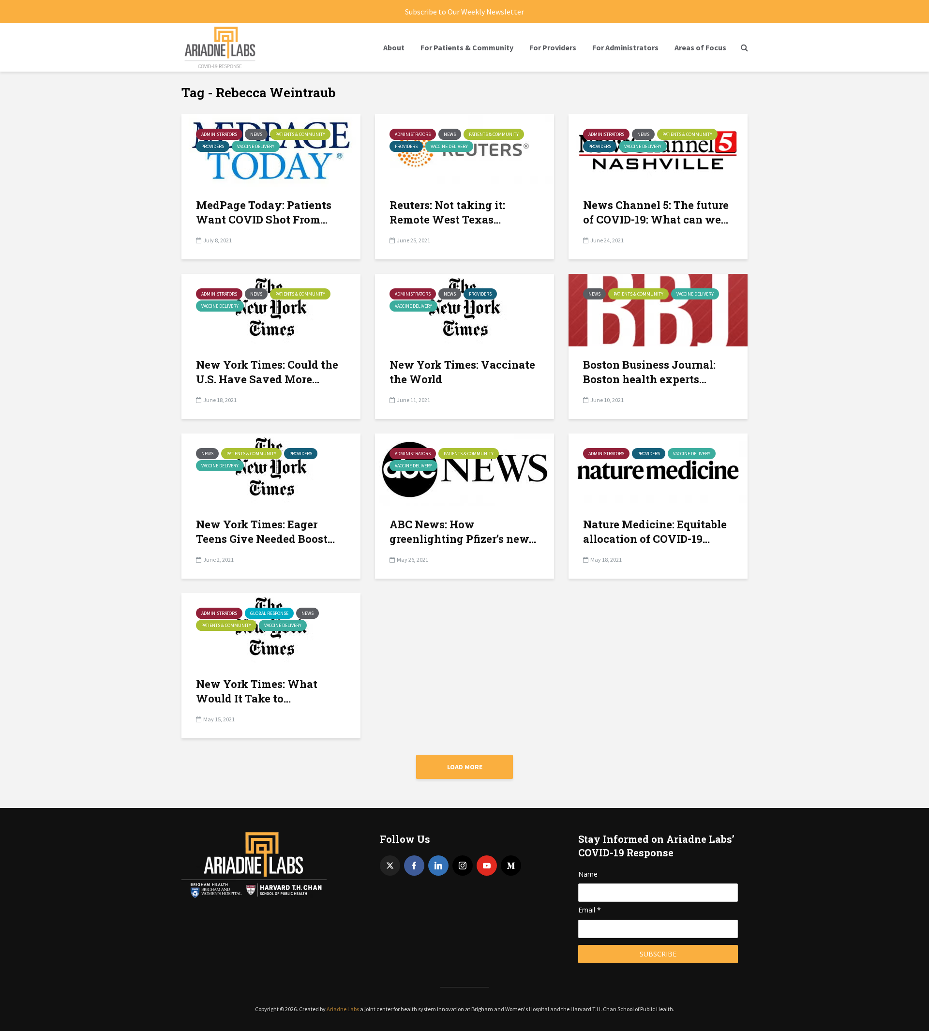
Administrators (219, 134)
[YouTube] (487, 865)
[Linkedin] (438, 865)
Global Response (269, 613)
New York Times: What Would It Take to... (256, 691)
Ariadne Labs (343, 1009)
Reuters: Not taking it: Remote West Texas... (447, 212)
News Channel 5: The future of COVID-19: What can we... (656, 212)
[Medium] (511, 865)
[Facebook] (414, 865)
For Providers (552, 47)
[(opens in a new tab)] (270, 309)
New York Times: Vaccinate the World (462, 372)
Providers (212, 146)
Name (588, 874)
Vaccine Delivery (255, 146)
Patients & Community (300, 134)
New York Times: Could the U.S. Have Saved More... (267, 372)
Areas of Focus (700, 47)
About (394, 47)
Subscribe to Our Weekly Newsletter (464, 11)
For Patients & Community (466, 47)
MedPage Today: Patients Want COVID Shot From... (263, 212)
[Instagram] (462, 865)
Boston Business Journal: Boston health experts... (649, 372)
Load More (464, 766)
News (256, 134)
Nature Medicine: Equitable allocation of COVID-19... (655, 531)
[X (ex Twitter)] (390, 865)
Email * (589, 909)
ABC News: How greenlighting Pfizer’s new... (463, 531)
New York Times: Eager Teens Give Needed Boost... (265, 531)
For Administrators (625, 47)
